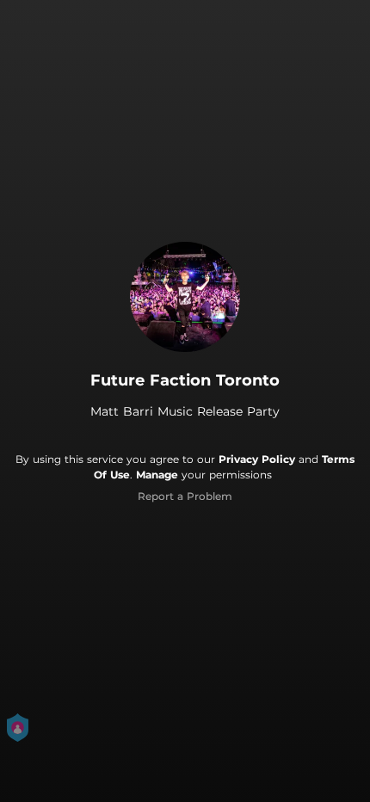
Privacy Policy (257, 459)
